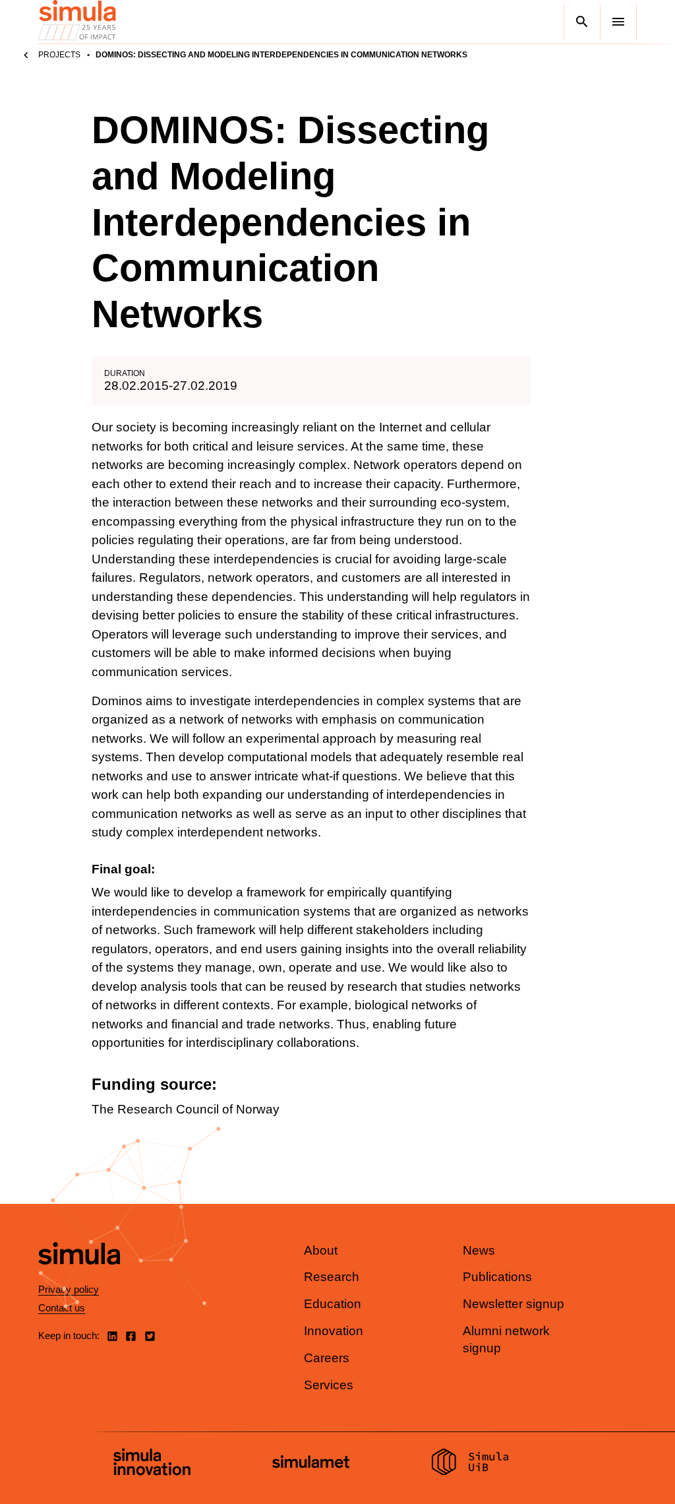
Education (332, 1304)
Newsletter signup (513, 1304)
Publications (497, 1277)
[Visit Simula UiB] (470, 1464)
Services (328, 1385)
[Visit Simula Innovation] (152, 1464)
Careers (326, 1358)
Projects (59, 55)
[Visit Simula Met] (310, 1463)
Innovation (333, 1331)
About (321, 1250)
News (479, 1250)
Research (331, 1277)
